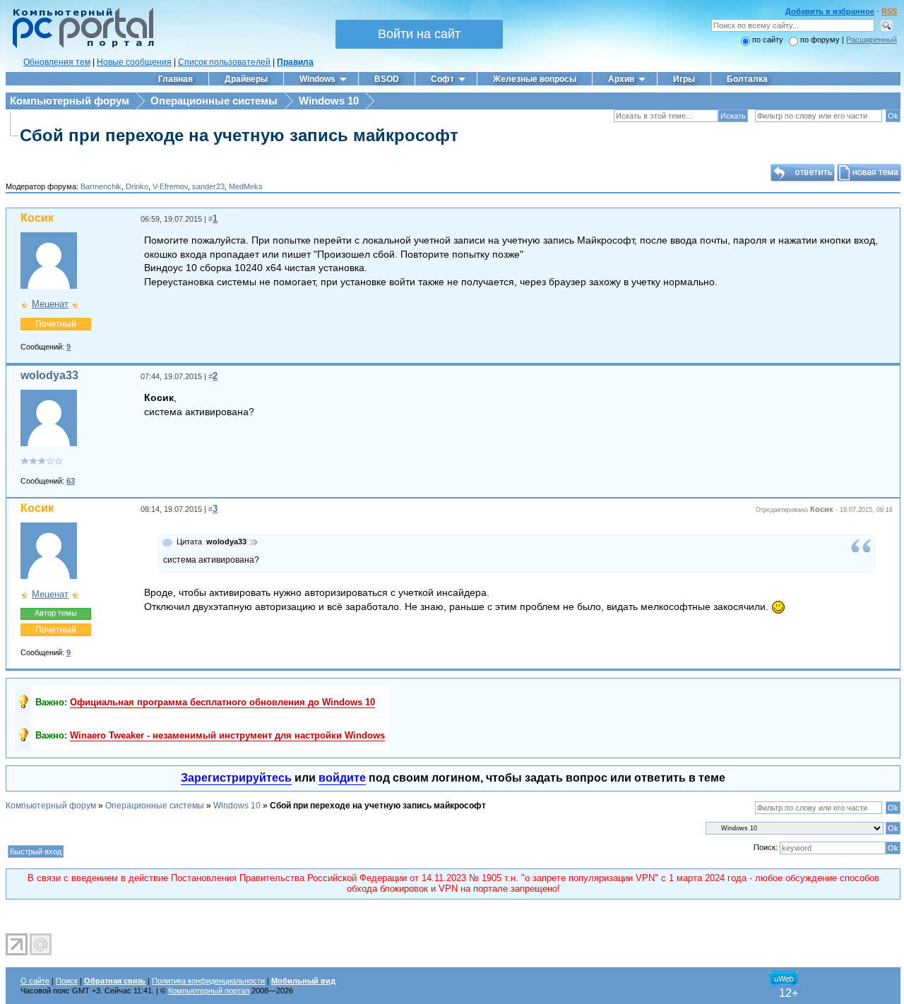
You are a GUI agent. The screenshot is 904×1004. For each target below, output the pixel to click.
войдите (342, 778)
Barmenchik (101, 186)
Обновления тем (56, 62)
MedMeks (246, 186)
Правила (295, 62)
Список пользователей (224, 62)
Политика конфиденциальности (208, 980)
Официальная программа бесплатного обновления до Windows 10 (222, 702)
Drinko (137, 186)
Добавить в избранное (829, 11)
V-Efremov (170, 186)
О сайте (34, 980)
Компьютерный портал (208, 990)
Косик (37, 218)
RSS (889, 11)
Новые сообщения (134, 62)
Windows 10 (329, 101)
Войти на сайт (419, 34)
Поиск (67, 980)
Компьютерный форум (69, 101)
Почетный (55, 324)
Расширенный (871, 39)
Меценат (50, 304)
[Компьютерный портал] (80, 46)
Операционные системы (214, 101)
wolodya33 (49, 375)
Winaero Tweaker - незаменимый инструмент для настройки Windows (227, 735)
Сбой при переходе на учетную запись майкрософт (239, 135)
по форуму (821, 39)
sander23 (208, 186)
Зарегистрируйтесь (236, 778)
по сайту (767, 39)
